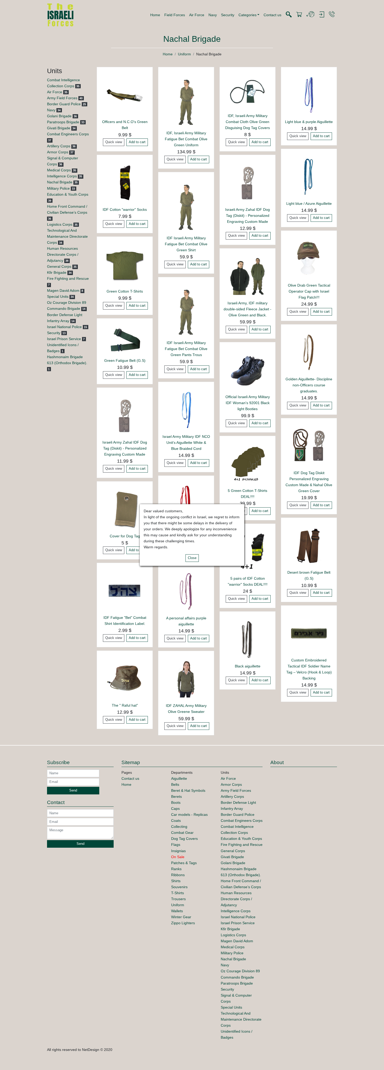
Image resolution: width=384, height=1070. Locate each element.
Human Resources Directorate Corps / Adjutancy (62, 254)
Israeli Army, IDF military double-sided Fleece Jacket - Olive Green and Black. (247, 309)
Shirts (176, 881)
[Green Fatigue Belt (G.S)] (124, 340)
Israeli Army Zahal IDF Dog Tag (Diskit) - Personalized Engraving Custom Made (124, 448)
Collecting (179, 826)
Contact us (272, 15)
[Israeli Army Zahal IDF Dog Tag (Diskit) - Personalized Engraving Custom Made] (124, 415)
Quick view (113, 142)
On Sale (177, 857)
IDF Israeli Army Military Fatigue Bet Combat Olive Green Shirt (186, 244)
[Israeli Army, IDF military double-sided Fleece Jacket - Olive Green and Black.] (247, 276)
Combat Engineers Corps (68, 134)
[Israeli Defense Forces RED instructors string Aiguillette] (186, 503)
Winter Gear (181, 917)
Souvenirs (179, 887)
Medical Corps (59, 170)
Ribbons (178, 875)
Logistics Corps (59, 224)
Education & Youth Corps (67, 194)
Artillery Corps (58, 146)
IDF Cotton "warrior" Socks (125, 209)
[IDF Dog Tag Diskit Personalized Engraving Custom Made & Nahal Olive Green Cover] (309, 446)
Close (192, 558)
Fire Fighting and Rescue (68, 278)
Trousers (178, 899)
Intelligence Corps (62, 176)
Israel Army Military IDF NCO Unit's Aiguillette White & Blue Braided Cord (186, 442)
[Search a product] (288, 14)
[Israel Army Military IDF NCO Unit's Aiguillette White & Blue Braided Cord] (186, 409)
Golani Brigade (59, 116)
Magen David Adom (63, 290)
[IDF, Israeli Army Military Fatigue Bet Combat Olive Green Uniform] (186, 100)
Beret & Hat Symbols (188, 790)
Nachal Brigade (59, 182)
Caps (175, 808)
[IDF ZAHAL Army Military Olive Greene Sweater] (186, 679)
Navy (212, 15)
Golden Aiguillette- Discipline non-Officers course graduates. (309, 385)
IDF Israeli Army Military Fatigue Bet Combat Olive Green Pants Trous (186, 349)
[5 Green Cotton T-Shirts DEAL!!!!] (247, 463)
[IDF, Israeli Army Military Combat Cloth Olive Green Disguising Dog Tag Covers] (247, 92)
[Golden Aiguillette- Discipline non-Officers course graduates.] (309, 352)
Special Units (57, 296)
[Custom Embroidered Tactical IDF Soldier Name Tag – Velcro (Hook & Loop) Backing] (309, 633)
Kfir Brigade (56, 272)
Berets (176, 796)
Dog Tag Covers (184, 838)
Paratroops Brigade (63, 122)
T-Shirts (177, 893)
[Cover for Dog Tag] (124, 509)
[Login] (321, 14)
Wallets (177, 911)
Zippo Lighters (183, 923)
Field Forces (174, 15)
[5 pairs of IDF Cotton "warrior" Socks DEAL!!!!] (247, 551)
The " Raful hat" (125, 705)
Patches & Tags (184, 863)
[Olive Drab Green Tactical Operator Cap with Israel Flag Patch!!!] (309, 258)
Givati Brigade (58, 128)
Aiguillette (179, 778)
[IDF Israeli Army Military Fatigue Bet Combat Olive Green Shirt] (186, 205)
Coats (176, 820)
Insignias (178, 851)
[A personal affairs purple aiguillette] (186, 591)
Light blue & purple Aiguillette (309, 122)
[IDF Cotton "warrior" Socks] (124, 183)
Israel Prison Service (64, 339)
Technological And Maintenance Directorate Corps (67, 236)
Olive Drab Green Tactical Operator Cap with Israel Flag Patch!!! (309, 291)
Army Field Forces (62, 98)
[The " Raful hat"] (124, 678)
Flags (175, 844)
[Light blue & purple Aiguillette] (309, 95)
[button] (249, 15)
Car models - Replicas (189, 814)
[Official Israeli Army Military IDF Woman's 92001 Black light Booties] (247, 370)
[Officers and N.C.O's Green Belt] (124, 95)
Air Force (196, 15)
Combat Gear (182, 832)
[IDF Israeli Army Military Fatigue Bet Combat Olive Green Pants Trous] (186, 310)
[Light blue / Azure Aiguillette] (309, 176)
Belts (175, 784)
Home (155, 15)
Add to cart (137, 142)
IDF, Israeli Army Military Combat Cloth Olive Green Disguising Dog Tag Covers (247, 122)
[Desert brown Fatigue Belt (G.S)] (309, 545)
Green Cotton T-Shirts (125, 291)
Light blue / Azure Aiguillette (309, 203)
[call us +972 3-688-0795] (332, 14)
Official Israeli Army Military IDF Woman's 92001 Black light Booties (247, 403)
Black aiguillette (247, 666)
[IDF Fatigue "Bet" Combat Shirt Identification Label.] (124, 591)
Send (73, 790)
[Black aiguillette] (247, 639)
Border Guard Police (64, 104)
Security (227, 15)
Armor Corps (57, 152)
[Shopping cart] (299, 14)
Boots (176, 802)
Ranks (176, 869)
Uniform (184, 54)
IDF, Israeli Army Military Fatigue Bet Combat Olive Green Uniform (186, 139)
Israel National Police (64, 327)
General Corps (59, 266)
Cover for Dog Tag (125, 536)
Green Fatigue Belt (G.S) (125, 360)
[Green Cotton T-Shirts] (124, 264)
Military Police (58, 188)
